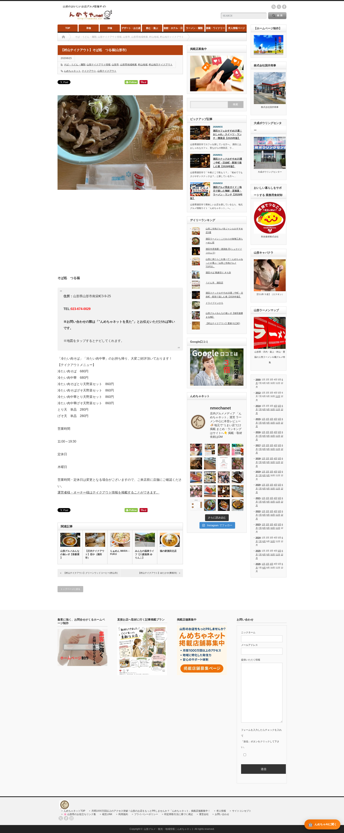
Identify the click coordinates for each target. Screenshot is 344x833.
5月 (279, 406)
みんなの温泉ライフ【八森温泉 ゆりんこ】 (144, 554)
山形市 (115, 64)
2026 (258, 564)
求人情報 (221, 810)
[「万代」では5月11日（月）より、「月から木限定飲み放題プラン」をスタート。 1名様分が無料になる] (210, 477)
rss (273, 7)
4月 (275, 406)
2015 (258, 419)
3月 (271, 419)
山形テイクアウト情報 (98, 64)
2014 (258, 406)
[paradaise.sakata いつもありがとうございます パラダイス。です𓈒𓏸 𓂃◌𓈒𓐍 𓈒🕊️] (196, 491)
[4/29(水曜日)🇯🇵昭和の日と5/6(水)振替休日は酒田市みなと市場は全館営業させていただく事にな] (238, 463)
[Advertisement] (120, 234)
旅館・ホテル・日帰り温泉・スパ (173, 29)
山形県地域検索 (128, 64)
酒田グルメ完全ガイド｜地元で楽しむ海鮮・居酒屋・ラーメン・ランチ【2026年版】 (216, 193)
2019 (258, 471)
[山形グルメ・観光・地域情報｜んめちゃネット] (87, 20)
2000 (258, 379)
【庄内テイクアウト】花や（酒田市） (94, 554)
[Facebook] (66, 818)
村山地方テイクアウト (161, 64)
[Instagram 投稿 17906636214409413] (196, 463)
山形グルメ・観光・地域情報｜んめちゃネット (169, 829)
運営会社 (204, 814)
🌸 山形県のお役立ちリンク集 (80, 814)
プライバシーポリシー (146, 814)
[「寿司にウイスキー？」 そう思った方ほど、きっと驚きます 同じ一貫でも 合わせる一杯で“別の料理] (224, 491)
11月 (278, 396)
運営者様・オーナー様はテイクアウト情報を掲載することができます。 (108, 492)
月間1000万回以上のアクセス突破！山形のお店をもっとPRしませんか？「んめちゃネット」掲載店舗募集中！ (150, 810)
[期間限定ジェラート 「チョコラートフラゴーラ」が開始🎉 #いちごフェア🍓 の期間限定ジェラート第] (210, 491)
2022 (258, 511)
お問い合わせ (222, 814)
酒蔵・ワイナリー (215, 28)
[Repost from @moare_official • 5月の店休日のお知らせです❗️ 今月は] (224, 463)
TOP (67, 28)
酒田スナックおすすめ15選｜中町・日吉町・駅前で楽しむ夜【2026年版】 (227, 162)
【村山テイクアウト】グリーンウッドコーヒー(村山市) (91, 573)
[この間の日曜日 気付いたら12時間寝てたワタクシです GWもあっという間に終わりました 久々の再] (210, 450)
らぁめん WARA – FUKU (120, 553)
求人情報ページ (236, 28)
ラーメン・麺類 (194, 28)
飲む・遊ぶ (152, 28)
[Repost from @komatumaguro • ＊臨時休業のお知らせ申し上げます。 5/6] (224, 450)
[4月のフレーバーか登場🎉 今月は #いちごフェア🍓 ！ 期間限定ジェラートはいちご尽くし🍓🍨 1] (238, 491)
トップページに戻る (70, 589)
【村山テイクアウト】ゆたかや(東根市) (157, 573)
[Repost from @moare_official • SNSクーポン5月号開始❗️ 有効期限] (238, 450)
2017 (258, 445)
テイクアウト (89, 71)
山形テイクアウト (106, 71)
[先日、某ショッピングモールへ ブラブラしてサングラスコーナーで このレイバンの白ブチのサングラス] (224, 505)
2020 (258, 485)
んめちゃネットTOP (74, 810)
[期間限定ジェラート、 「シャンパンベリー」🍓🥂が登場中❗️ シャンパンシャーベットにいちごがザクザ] (196, 477)
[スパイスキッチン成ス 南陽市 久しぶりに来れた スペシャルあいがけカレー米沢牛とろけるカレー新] (210, 505)
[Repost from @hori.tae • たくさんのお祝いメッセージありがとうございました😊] (224, 477)
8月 (264, 409)
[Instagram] (71, 818)
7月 (260, 409)
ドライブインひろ (214, 303)
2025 (258, 551)
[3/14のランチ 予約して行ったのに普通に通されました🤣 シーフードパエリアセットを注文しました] (238, 505)
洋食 (110, 28)
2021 (258, 498)
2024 (258, 537)
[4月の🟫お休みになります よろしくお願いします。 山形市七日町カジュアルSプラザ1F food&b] (196, 505)
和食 (88, 28)
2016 (258, 432)
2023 (258, 524)
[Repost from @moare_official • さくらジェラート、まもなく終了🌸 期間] (238, 477)
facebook (284, 7)
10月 (272, 409)
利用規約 (123, 814)
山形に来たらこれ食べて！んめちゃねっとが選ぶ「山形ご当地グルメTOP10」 (224, 263)
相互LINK (107, 814)
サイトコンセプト (241, 810)
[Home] (63, 37)
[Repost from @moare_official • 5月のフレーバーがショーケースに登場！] (210, 463)
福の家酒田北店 (168, 551)
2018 (258, 458)
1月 (263, 419)
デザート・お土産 (131, 28)
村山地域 (143, 64)
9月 (268, 409)
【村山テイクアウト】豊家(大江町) (223, 323)
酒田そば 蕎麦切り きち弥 (218, 272)
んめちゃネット (72, 71)
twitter (279, 7)
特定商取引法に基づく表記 (178, 814)
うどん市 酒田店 (214, 282)
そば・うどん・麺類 (74, 64)
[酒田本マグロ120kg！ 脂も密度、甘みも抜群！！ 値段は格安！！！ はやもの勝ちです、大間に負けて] (196, 450)
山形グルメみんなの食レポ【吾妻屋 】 (69, 554)
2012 (258, 392)
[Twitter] (61, 818)
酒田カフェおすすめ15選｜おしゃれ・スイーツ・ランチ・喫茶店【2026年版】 (227, 134)
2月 (267, 419)
